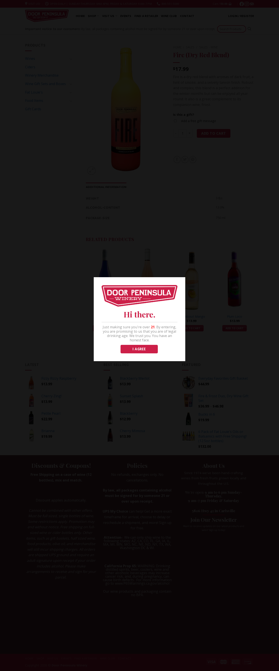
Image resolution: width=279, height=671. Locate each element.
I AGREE (139, 349)
